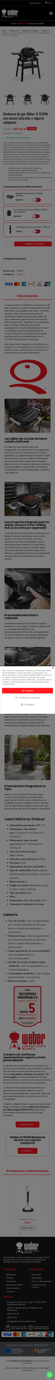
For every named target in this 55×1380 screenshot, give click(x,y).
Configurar (27, 704)
